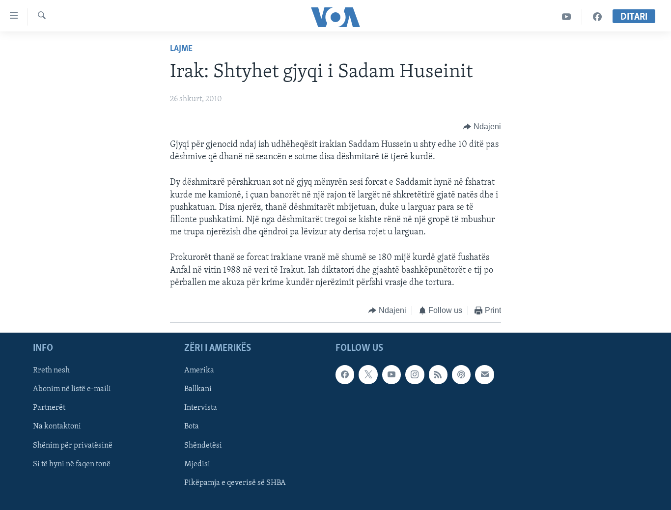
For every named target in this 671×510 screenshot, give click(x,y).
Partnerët (49, 408)
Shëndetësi (203, 446)
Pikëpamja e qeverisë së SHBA (235, 483)
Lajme (181, 49)
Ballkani (198, 390)
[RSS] (438, 375)
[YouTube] (566, 17)
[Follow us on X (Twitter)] (368, 375)
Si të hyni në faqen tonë (72, 464)
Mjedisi (197, 464)
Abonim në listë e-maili (72, 390)
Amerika (199, 371)
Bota (191, 427)
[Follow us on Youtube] (391, 375)
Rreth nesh (51, 371)
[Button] (482, 126)
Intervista (200, 408)
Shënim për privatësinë (72, 446)
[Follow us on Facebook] (345, 375)
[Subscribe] (484, 375)
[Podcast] (461, 375)
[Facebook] (597, 17)
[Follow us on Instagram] (414, 375)
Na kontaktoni (57, 427)
